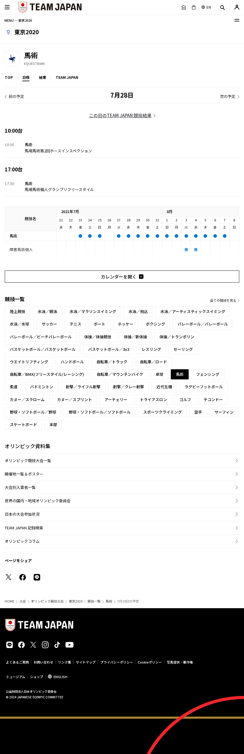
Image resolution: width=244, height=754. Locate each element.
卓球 (159, 374)
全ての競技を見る (223, 300)
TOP (9, 77)
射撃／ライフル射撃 (83, 386)
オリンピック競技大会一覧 (28, 460)
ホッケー (125, 324)
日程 (25, 77)
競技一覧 (94, 601)
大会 (22, 601)
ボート (99, 324)
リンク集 (64, 662)
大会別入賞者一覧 (20, 487)
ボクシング (155, 324)
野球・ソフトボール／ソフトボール (100, 412)
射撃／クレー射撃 (128, 386)
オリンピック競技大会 (47, 601)
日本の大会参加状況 (22, 514)
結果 (42, 77)
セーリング (183, 349)
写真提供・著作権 (180, 662)
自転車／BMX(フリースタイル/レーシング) (47, 374)
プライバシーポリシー (116, 662)
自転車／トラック (111, 362)
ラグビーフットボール (203, 386)
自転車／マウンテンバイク (120, 374)
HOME (9, 601)
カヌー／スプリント (74, 399)
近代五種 (164, 386)
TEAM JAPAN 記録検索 (24, 528)
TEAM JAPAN (67, 77)
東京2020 (75, 601)
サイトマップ (86, 662)
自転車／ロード (153, 362)
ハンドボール (72, 362)
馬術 (109, 601)
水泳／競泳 (47, 311)
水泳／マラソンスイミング (93, 311)
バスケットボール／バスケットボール (43, 349)
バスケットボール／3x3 (108, 349)
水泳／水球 (19, 324)
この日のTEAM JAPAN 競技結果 (120, 115)
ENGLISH (60, 676)
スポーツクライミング (162, 412)
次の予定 (227, 96)
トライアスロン (153, 399)
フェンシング (207, 374)
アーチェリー (115, 399)
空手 (198, 412)
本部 (53, 424)
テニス (75, 324)
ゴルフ (185, 399)
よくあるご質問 (17, 662)
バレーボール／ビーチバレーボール (41, 337)
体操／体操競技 (97, 337)
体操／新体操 (135, 337)
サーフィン (224, 412)
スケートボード (23, 424)
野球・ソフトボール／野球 (33, 412)
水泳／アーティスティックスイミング (192, 311)
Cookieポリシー (150, 662)
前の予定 (16, 96)
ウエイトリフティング (29, 362)
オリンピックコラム (22, 541)
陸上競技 (17, 311)
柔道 (14, 386)
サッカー (49, 324)
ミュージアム (15, 676)
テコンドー (213, 399)
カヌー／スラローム (27, 399)
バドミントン (41, 386)
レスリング (151, 349)
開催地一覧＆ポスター (24, 474)
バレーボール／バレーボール (203, 324)
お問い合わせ (43, 662)
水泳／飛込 (138, 311)
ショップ (36, 676)
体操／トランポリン (176, 337)
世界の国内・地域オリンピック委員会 (38, 500)
